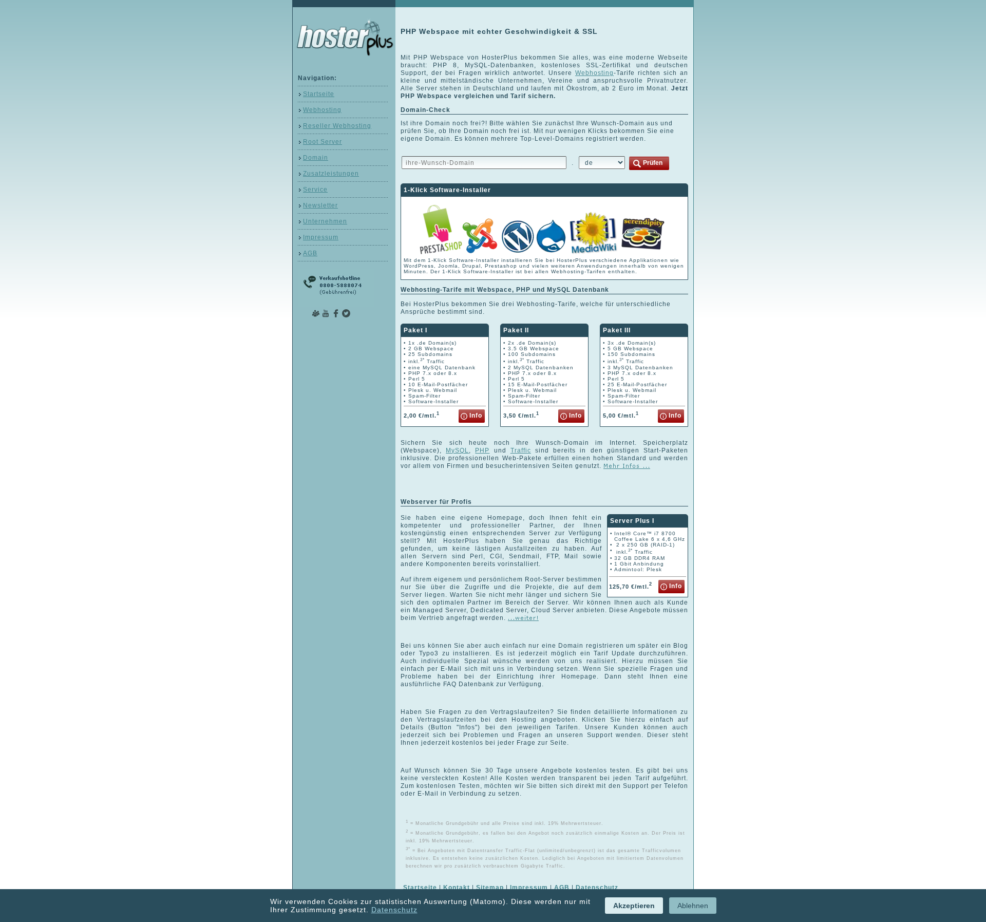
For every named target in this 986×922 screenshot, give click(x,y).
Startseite (318, 94)
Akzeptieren (634, 905)
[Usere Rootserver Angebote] (523, 618)
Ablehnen (692, 905)
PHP (482, 450)
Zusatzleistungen (331, 173)
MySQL (457, 450)
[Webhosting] (626, 465)
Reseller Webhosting (337, 125)
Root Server (322, 141)
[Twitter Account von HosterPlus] (346, 312)
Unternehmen (325, 221)
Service (315, 189)
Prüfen (651, 162)
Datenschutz (394, 910)
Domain (315, 157)
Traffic (520, 450)
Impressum (320, 237)
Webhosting (322, 110)
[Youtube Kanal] (325, 312)
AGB (310, 253)
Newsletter (320, 205)
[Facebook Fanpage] (336, 312)
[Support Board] (315, 312)
